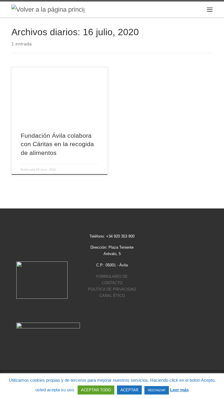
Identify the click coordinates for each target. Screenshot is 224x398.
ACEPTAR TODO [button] (96, 390)
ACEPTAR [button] (129, 390)
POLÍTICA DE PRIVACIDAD (112, 289)
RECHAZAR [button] (156, 390)
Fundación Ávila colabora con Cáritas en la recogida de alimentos (57, 144)
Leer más (179, 389)
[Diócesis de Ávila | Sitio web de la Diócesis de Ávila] (47, 9)
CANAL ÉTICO (112, 295)
